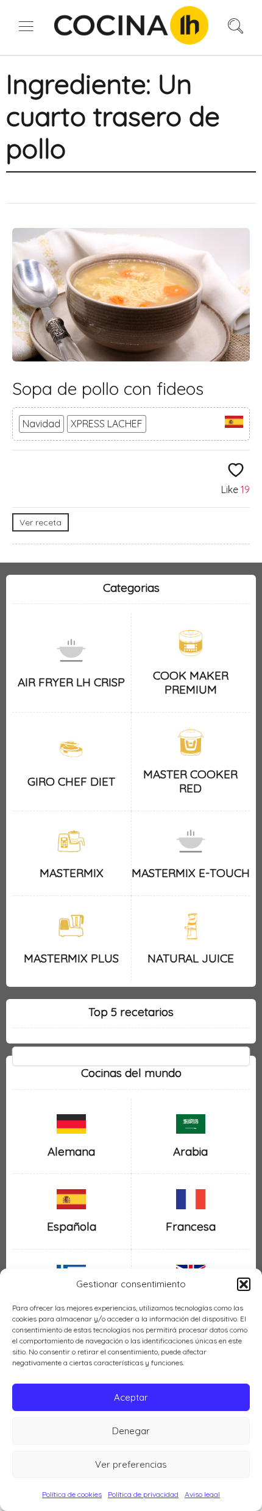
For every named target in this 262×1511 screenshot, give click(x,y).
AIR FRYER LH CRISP (71, 682)
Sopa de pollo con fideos (108, 388)
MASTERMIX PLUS (71, 958)
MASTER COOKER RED (190, 781)
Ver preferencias (131, 1464)
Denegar (131, 1431)
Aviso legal (202, 1494)
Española (71, 1226)
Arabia (190, 1151)
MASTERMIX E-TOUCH (191, 873)
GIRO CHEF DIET (71, 781)
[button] (244, 1284)
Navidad (41, 424)
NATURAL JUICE (190, 958)
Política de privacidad (143, 1494)
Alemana (71, 1151)
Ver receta (40, 522)
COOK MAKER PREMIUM (190, 682)
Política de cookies (72, 1494)
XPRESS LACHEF (107, 424)
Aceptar (131, 1397)
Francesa (191, 1226)
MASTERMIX (72, 873)
